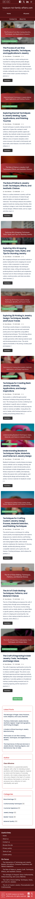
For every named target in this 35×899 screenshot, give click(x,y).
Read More (7, 80)
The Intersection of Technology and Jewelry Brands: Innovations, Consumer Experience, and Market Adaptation (16, 864)
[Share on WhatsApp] (31, 2)
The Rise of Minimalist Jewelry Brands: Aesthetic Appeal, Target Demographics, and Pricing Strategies (17, 723)
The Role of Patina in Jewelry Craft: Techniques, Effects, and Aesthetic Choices (17, 186)
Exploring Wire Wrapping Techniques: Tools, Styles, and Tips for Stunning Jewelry (16, 251)
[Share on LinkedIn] (28, 2)
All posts (26, 13)
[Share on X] (24, 2)
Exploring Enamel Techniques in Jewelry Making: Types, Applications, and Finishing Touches (16, 117)
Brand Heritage (9, 799)
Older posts (17, 699)
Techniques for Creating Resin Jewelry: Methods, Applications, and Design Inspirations (17, 387)
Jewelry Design (9, 812)
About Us (23, 19)
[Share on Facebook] (20, 2)
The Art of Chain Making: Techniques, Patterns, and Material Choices (15, 593)
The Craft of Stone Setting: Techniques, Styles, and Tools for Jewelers (17, 881)
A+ (4, 2)
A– (8, 2)
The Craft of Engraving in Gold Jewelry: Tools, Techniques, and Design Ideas (17, 658)
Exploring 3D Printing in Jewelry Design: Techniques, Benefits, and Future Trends (17, 318)
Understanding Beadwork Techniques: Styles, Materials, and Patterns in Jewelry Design (17, 453)
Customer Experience (11, 808)
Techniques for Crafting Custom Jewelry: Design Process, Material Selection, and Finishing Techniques (15, 522)
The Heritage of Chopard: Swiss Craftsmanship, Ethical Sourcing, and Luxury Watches (17, 876)
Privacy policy (7, 848)
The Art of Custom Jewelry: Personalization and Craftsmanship (17, 886)
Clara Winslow (8, 56)
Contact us (6, 842)
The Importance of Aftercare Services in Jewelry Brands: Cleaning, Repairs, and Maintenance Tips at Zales (17, 746)
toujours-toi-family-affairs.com (18, 8)
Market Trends (8, 817)
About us (5, 839)
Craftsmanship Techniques (9, 41)
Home (9, 13)
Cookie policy (7, 854)
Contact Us (13, 19)
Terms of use (7, 851)
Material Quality (9, 821)
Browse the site (8, 845)
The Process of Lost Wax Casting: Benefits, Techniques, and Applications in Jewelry (17, 51)
